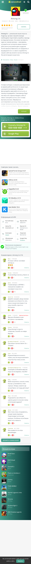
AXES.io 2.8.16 (13, 180)
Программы (6, 60)
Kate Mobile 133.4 (14, 207)
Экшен (15, 60)
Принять (20, 561)
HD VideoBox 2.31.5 (15, 198)
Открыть (22, 240)
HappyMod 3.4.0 (14, 189)
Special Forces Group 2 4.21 (17, 171)
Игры (11, 60)
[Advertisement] (15, 150)
